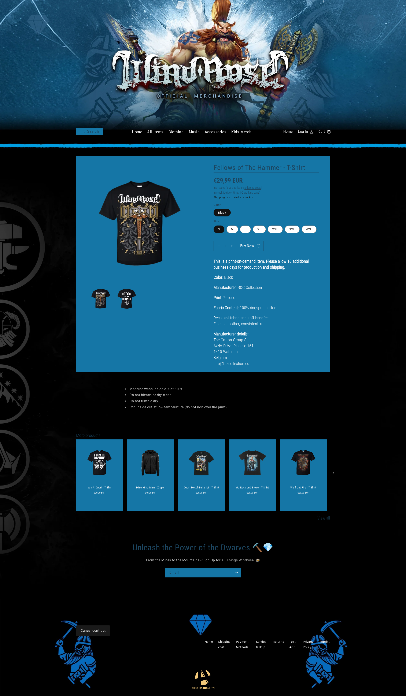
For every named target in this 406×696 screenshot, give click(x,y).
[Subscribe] (236, 573)
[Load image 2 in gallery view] (127, 299)
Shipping (219, 197)
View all (323, 518)
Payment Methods (242, 644)
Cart (323, 132)
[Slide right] (333, 473)
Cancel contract (93, 631)
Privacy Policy (308, 644)
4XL (309, 229)
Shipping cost (224, 644)
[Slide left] (72, 473)
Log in (303, 132)
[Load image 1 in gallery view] (101, 299)
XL (259, 229)
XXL (275, 229)
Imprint (325, 641)
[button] (89, 131)
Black (222, 212)
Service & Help (261, 644)
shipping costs (252, 187)
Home (288, 132)
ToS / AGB (293, 644)
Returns (278, 641)
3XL (292, 229)
